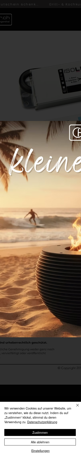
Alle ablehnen (40, 442)
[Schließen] (75, 408)
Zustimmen (40, 432)
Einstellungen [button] (40, 450)
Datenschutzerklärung (42, 422)
